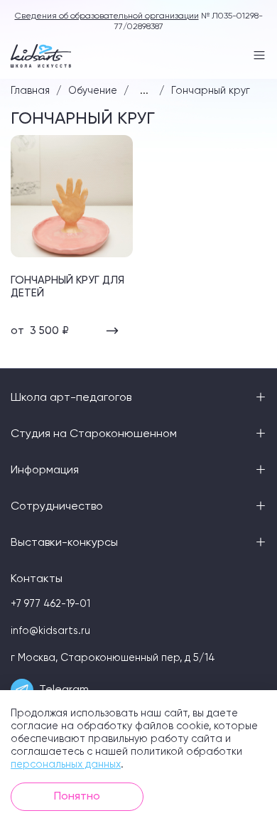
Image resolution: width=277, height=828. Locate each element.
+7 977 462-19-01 (50, 604)
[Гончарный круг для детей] (72, 196)
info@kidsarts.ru (50, 631)
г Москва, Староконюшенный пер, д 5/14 (113, 658)
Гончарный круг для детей (67, 287)
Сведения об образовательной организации (107, 16)
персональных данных (66, 765)
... (144, 91)
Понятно (77, 796)
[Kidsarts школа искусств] (41, 56)
